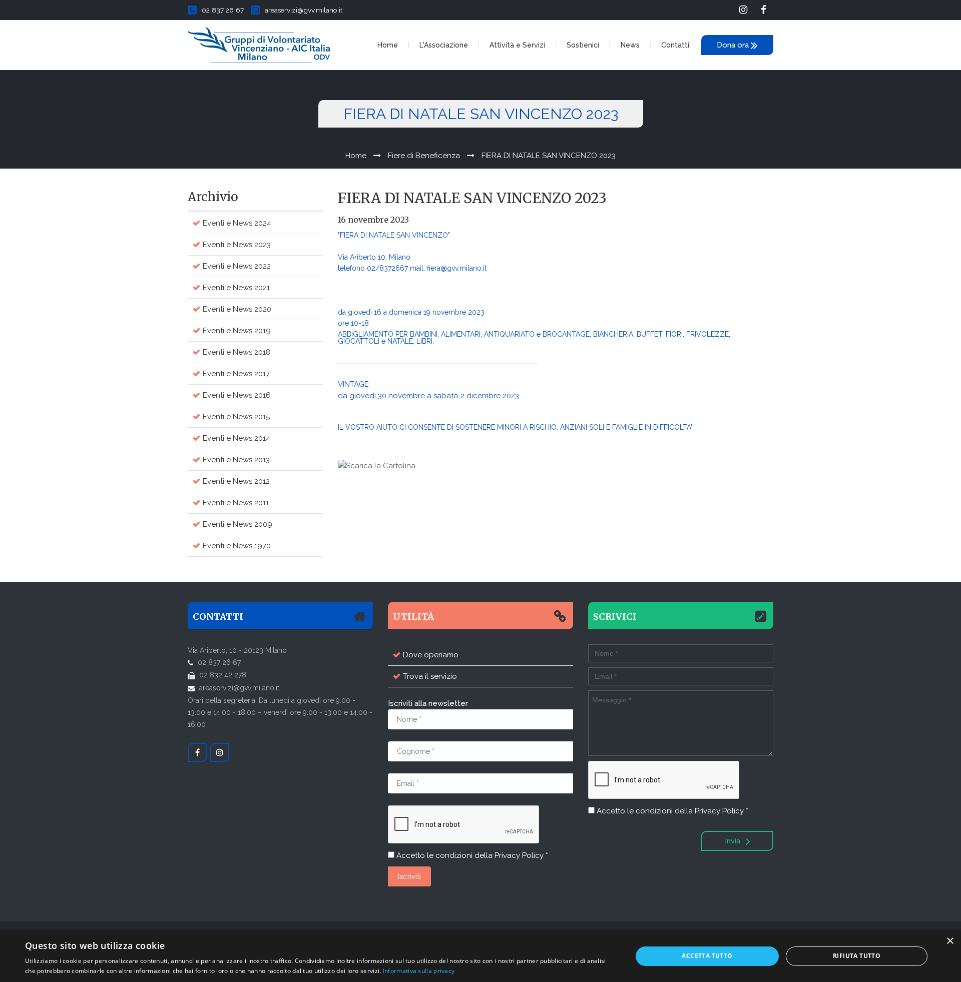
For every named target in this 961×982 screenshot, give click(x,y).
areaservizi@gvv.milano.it (303, 10)
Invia (733, 840)
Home (387, 45)
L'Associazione (443, 45)
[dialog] (480, 956)
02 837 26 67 (223, 10)
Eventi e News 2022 (237, 266)
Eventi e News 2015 (236, 416)
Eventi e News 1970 (237, 545)
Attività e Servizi (517, 45)
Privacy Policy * (521, 855)
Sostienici (583, 45)
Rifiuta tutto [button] (856, 955)
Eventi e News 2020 (237, 309)
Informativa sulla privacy (419, 970)
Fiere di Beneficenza (424, 155)
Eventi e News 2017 (236, 373)
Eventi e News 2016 (237, 395)
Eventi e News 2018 (236, 352)
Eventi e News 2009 (237, 524)
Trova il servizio (430, 676)
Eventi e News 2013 (236, 459)
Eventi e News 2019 (237, 330)
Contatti (675, 45)
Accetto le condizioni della (471, 855)
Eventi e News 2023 (237, 244)
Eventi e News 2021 (236, 287)
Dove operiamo (430, 654)
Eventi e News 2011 (236, 502)
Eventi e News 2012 (236, 481)
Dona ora (734, 45)
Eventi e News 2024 (237, 223)
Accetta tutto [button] (707, 955)
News (630, 45)
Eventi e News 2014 (236, 438)
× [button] (949, 941)
